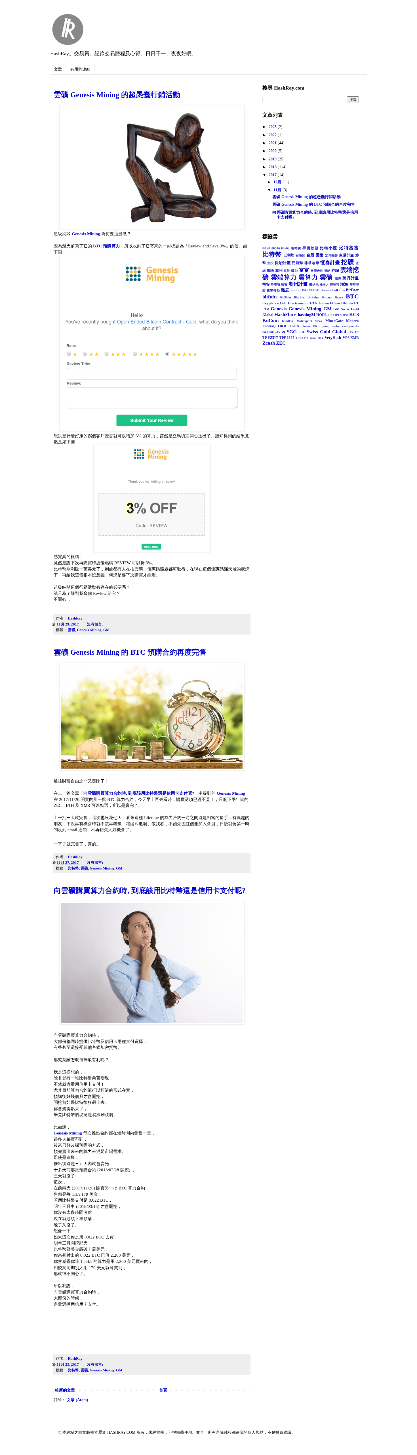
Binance (326, 290)
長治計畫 (283, 263)
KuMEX (287, 321)
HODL (321, 315)
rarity (336, 326)
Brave (339, 297)
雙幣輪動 (273, 290)
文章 (58, 69)
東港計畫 (346, 255)
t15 (350, 332)
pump (325, 326)
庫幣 (286, 270)
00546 (275, 248)
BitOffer (285, 297)
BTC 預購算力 (106, 245)
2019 (273, 159)
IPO (345, 315)
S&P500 (268, 332)
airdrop (296, 290)
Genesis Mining (86, 233)
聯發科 (334, 284)
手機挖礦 (310, 248)
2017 (273, 175)
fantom (324, 303)
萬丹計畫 (350, 278)
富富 (304, 270)
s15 (277, 332)
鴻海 (344, 284)
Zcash (268, 343)
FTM (265, 309)
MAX (318, 321)
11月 (278, 190)
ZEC (281, 343)
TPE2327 (286, 338)
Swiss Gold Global (326, 331)
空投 (270, 263)
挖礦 (347, 262)
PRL (316, 326)
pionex (306, 326)
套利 (279, 271)
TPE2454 (302, 338)
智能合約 (316, 270)
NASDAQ (269, 326)
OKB (282, 326)
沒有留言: (95, 624)
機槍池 (313, 284)
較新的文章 (65, 1390)
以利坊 (289, 255)
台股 (310, 255)
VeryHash (333, 338)
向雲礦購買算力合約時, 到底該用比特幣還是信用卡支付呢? (138, 793)
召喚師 (300, 255)
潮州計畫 (298, 284)
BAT (305, 290)
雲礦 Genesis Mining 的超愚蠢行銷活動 (117, 95)
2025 (273, 127)
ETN (313, 303)
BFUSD (314, 290)
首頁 (163, 1390)
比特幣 (73, 868)
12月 (278, 182)
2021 (273, 143)
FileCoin (347, 303)
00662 (285, 248)
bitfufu (269, 297)
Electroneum (298, 303)
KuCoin (270, 320)
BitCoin (338, 290)
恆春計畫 (330, 262)
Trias (312, 338)
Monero (352, 321)
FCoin (335, 303)
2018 (273, 167)
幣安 (266, 285)
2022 (273, 135)
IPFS (338, 315)
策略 (327, 270)
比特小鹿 (328, 248)
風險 (270, 271)
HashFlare (285, 314)
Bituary (327, 297)
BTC (352, 296)
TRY (320, 338)
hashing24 (306, 315)
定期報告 (331, 255)
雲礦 (71, 630)
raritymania (350, 326)
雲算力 (308, 277)
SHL (302, 332)
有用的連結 (80, 69)
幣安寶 (275, 284)
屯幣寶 (296, 248)
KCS (354, 314)
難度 (285, 290)
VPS (346, 338)
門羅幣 (297, 263)
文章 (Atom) (77, 1400)
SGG (292, 331)
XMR (354, 338)
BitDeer (352, 290)
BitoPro (299, 297)
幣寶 (284, 284)
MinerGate (334, 321)
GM (106, 630)
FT (356, 303)
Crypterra (270, 303)
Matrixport (304, 321)
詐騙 (335, 271)
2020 (273, 151)
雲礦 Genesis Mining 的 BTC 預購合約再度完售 (130, 652)
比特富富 (348, 248)
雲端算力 (284, 277)
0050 (266, 248)
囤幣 (320, 255)
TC (357, 332)
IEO (331, 315)
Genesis (279, 308)
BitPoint (313, 297)
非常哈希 (311, 263)
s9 (283, 332)
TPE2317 (270, 338)
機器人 (324, 284)
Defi (283, 303)
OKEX (293, 326)
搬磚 (338, 278)
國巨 (294, 271)
